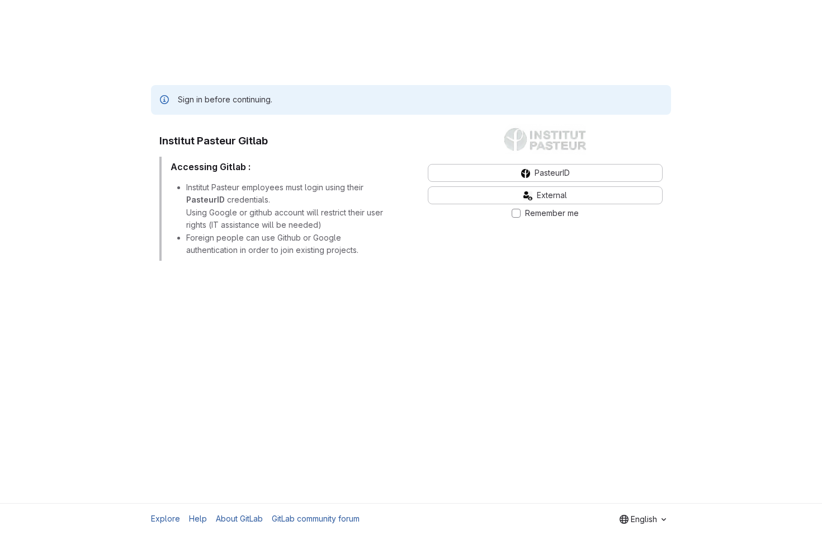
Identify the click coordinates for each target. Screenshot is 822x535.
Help (198, 518)
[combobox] (643, 519)
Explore (165, 518)
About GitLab (239, 518)
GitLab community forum (316, 518)
